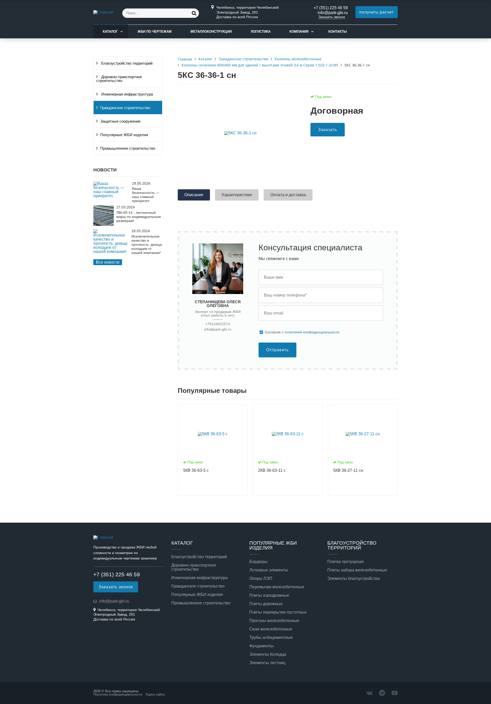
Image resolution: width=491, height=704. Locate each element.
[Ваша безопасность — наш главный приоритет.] (111, 196)
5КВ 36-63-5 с (196, 470)
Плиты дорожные (266, 604)
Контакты (337, 31)
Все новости (107, 262)
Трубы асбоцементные (271, 638)
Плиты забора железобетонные (357, 570)
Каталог (110, 31)
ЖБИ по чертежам (155, 31)
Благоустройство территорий (126, 63)
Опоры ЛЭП (260, 579)
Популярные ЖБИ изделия (124, 135)
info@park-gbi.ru (333, 12)
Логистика (261, 31)
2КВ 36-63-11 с (272, 470)
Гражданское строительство (125, 108)
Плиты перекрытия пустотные (278, 612)
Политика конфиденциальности (117, 694)
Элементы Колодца (267, 654)
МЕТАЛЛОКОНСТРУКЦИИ (211, 31)
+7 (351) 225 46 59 (331, 8)
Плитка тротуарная (345, 562)
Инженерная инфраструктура (126, 94)
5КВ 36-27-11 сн (348, 470)
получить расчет (376, 12)
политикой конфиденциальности (312, 332)
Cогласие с (302, 332)
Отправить (277, 350)
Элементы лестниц (267, 663)
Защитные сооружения (120, 121)
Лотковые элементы (268, 570)
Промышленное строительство (127, 148)
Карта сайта (155, 694)
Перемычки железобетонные (276, 587)
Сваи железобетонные (270, 629)
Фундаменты (261, 646)
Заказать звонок (331, 17)
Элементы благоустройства (353, 579)
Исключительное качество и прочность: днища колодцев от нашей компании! (146, 244)
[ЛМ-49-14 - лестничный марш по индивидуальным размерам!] (103, 224)
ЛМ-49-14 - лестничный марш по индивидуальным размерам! (138, 216)
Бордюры (258, 562)
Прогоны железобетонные (274, 621)
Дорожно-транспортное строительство (119, 79)
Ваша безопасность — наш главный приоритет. (145, 194)
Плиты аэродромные (269, 595)
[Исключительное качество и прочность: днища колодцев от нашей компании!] (111, 251)
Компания (298, 31)
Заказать (327, 129)
